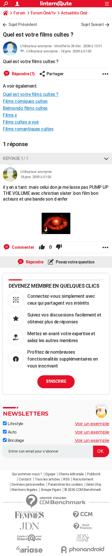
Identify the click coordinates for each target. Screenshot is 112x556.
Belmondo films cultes (25, 108)
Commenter (22, 247)
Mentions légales (24, 490)
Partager (55, 73)
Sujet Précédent (22, 24)
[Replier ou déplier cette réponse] (106, 158)
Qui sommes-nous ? (27, 474)
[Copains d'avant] (29, 538)
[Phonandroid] (82, 549)
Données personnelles (28, 485)
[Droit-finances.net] (82, 526)
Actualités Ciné (74, 13)
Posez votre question (74, 262)
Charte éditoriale (71, 474)
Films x (10, 115)
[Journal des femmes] (29, 515)
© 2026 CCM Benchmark (82, 490)
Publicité (94, 474)
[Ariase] (29, 549)
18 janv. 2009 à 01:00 (75, 51)
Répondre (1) (23, 73)
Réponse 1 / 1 (15, 158)
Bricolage (15, 440)
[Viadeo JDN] (82, 538)
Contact (25, 479)
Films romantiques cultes (28, 129)
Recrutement (83, 479)
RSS (66, 479)
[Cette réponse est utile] (42, 247)
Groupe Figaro (51, 490)
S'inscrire (56, 381)
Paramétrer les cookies (65, 485)
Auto (12, 432)
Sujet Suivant (92, 24)
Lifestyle (15, 423)
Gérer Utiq (93, 485)
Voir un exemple (92, 423)
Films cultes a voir (21, 122)
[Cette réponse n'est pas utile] (59, 247)
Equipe (50, 474)
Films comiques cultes (25, 101)
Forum (19, 13)
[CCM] (82, 514)
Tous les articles (47, 479)
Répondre (34, 262)
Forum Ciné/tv (43, 13)
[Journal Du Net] (29, 526)
